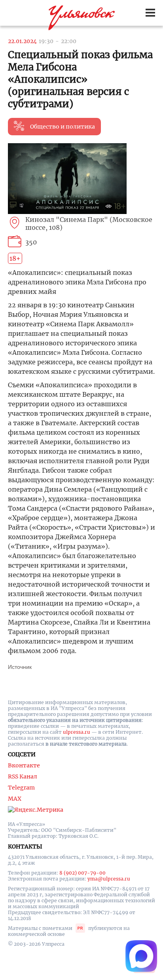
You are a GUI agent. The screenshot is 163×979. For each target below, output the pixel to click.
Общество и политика (62, 126)
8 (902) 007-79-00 (82, 873)
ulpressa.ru (76, 732)
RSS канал (22, 776)
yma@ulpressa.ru (108, 879)
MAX (14, 798)
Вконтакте (24, 765)
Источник (20, 667)
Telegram (21, 787)
